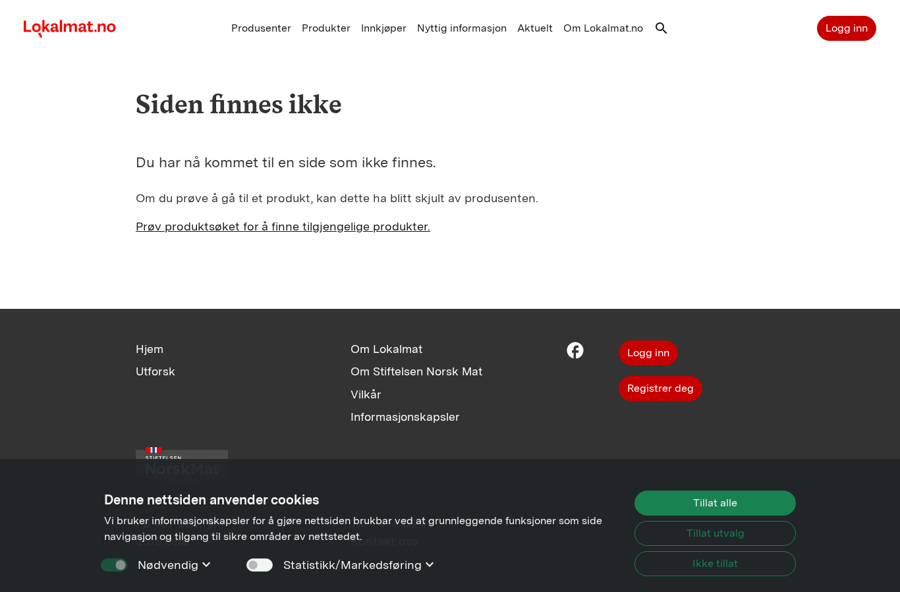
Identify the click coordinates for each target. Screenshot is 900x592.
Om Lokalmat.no (603, 28)
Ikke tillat (715, 563)
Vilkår (366, 394)
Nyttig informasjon (462, 28)
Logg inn (847, 28)
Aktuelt (535, 28)
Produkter (326, 28)
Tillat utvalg (716, 533)
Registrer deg (660, 388)
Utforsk (155, 371)
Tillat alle (715, 503)
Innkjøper (384, 28)
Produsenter (261, 28)
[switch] (259, 565)
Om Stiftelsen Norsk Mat (416, 371)
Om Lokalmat (386, 349)
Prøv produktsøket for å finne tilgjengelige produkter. (283, 226)
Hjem (149, 349)
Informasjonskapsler (405, 416)
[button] (661, 31)
